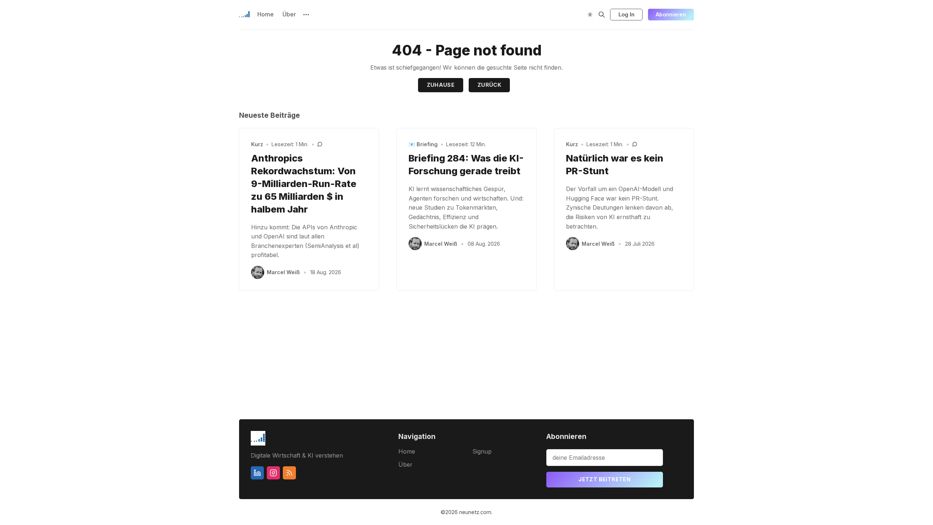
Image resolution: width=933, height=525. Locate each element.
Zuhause (441, 85)
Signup (482, 451)
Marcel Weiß (283, 272)
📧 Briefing (423, 144)
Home (265, 14)
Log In (626, 14)
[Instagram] (273, 472)
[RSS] (289, 472)
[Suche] (602, 14)
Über (289, 14)
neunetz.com (475, 512)
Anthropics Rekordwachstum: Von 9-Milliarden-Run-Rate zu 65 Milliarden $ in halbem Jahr (303, 183)
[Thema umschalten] (590, 14)
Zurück (489, 85)
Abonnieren (671, 14)
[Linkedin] (257, 472)
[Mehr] (306, 14)
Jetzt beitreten (604, 479)
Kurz (257, 144)
